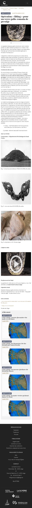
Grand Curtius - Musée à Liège (9, 8)
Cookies (16, 457)
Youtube (16, 434)
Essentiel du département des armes (16, 448)
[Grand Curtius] (4, 3)
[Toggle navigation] (27, 3)
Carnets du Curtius (16, 443)
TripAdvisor (16, 432)
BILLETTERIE (16, 481)
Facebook (16, 430)
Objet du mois (6, 9)
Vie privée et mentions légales (16, 459)
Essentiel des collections (16, 446)
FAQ (16, 455)
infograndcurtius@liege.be (16, 477)
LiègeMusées (16, 441)
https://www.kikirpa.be (8, 305)
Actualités (21, 8)
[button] (11, 43)
